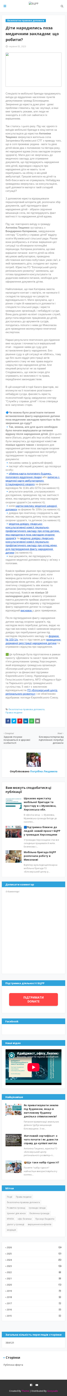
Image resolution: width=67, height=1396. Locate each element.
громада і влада (37, 1207)
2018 (34, 1297)
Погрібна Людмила (43, 771)
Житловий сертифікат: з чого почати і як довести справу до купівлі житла (41, 1139)
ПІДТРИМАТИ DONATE (33, 999)
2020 (34, 1284)
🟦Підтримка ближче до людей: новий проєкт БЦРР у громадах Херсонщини (42, 830)
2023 (34, 1266)
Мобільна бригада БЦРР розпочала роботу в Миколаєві (40, 855)
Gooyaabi (52, 1390)
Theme (25, 1390)
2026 (34, 1247)
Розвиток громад (16, 1207)
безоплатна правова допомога (26, 709)
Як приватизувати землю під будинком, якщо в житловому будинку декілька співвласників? (41, 1111)
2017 (34, 1303)
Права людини (14, 712)
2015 (34, 1315)
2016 (34, 1309)
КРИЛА (10, 1218)
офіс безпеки (25, 1218)
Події (9, 1196)
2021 (34, 1278)
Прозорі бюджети (44, 1218)
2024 (34, 1259)
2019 (34, 1290)
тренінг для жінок (16, 1213)
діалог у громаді (15, 1224)
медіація (11, 1229)
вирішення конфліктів (39, 1224)
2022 (34, 1272)
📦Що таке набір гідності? (41, 1162)
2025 (34, 1253)
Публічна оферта (13, 1364)
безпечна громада (39, 1213)
